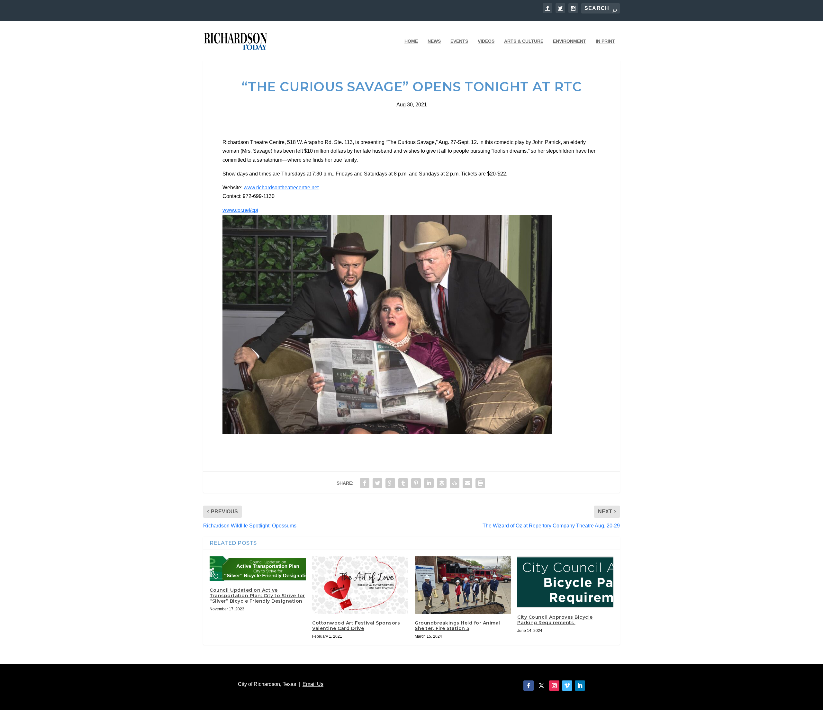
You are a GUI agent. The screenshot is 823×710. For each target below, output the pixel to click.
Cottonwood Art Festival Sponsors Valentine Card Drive (356, 625)
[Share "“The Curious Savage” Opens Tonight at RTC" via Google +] (390, 483)
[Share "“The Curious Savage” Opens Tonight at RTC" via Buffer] (441, 483)
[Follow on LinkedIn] (580, 685)
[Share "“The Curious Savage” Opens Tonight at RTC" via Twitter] (377, 483)
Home (411, 41)
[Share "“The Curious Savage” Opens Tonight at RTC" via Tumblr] (403, 483)
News (434, 41)
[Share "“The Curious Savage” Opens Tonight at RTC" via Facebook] (364, 483)
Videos (486, 41)
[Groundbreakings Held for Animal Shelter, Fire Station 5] (463, 585)
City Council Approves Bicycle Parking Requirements (555, 619)
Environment (569, 41)
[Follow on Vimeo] (567, 685)
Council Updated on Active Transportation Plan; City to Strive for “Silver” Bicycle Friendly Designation (257, 595)
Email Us (313, 684)
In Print (605, 41)
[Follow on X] (541, 685)
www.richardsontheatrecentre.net (281, 187)
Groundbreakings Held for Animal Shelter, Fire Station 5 (457, 625)
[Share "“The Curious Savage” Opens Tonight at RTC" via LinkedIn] (428, 483)
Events (459, 41)
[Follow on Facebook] (528, 685)
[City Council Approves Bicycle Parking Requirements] (565, 582)
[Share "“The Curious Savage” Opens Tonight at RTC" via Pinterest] (416, 483)
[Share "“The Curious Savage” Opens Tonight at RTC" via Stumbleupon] (454, 483)
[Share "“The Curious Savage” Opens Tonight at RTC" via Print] (480, 483)
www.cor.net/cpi (240, 210)
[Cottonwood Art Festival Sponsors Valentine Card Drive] (360, 585)
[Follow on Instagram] (554, 685)
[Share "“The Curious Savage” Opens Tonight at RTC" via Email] (467, 483)
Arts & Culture (523, 41)
